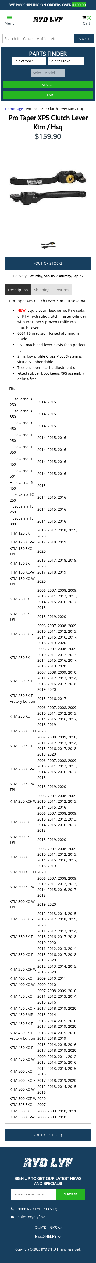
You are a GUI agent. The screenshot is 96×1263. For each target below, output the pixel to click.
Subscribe (70, 1194)
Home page (14, 109)
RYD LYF (47, 1249)
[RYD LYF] (48, 19)
